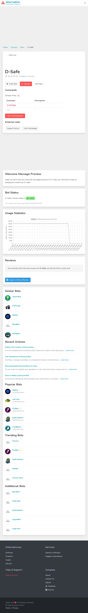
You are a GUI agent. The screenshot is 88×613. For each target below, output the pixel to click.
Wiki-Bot (16, 501)
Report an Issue (12, 575)
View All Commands (15, 116)
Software (9, 552)
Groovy (15, 441)
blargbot (16, 333)
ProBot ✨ (16, 408)
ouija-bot (16, 528)
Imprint (48, 582)
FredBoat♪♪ (17, 427)
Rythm (15, 315)
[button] (85, 3)
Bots (22, 47)
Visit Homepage (30, 128)
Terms (8, 608)
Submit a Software (52, 552)
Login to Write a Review (19, 280)
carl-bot (16, 399)
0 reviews (22, 76)
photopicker (17, 510)
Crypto (8, 560)
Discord (14, 47)
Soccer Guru (17, 478)
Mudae (15, 468)
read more (70, 350)
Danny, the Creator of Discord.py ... (20, 347)
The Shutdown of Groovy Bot (18, 356)
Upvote (27, 84)
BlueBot (16, 324)
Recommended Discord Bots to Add (21, 366)
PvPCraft (16, 306)
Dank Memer (17, 417)
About (47, 575)
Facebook (51, 586)
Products (9, 556)
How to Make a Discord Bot (17, 375)
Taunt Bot (16, 296)
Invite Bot (13, 84)
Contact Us (49, 579)
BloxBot (16, 492)
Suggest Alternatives (53, 556)
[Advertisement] (44, 27)
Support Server (13, 128)
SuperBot (16, 519)
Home (5, 47)
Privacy (15, 608)
